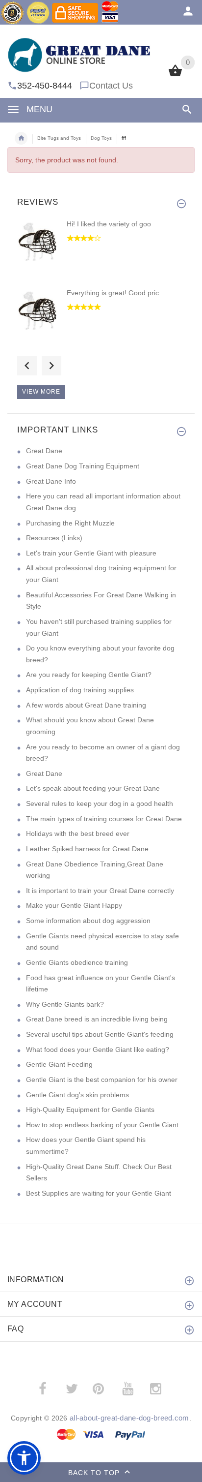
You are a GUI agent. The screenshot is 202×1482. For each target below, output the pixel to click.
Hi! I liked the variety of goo (109, 224)
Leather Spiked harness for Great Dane (87, 849)
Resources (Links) (54, 538)
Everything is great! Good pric (113, 293)
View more (41, 391)
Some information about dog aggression (88, 921)
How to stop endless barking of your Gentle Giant (102, 1125)
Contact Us (111, 86)
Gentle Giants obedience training (77, 962)
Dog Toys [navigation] (101, 138)
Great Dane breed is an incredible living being (97, 1019)
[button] (24, 1458)
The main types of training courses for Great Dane (104, 819)
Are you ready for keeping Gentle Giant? (89, 675)
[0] (175, 75)
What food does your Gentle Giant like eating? (97, 1049)
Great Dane (44, 451)
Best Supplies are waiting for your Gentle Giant (98, 1193)
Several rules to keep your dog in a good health (99, 803)
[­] (185, 109)
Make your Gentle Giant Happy (74, 905)
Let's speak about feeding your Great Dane (93, 788)
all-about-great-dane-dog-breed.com (129, 1418)
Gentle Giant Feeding (59, 1064)
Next (51, 365)
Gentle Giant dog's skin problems (77, 1095)
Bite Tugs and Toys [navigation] (59, 138)
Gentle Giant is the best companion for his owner (101, 1079)
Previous (27, 365)
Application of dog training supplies (80, 690)
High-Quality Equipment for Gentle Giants (90, 1109)
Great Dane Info (51, 481)
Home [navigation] (21, 138)
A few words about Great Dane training (86, 705)
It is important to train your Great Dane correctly (100, 891)
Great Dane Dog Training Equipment (82, 466)
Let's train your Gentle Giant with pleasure (91, 553)
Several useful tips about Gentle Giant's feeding (100, 1034)
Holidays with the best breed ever (77, 833)
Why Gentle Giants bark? (65, 1004)
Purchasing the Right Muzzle (70, 523)
